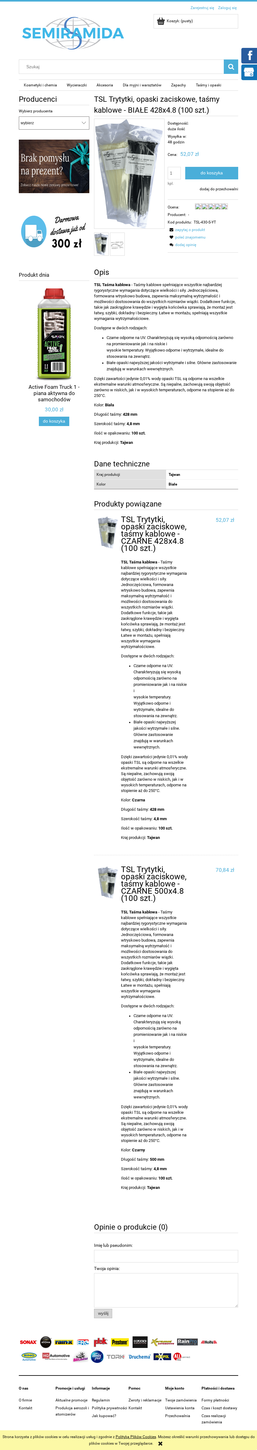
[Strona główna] (73, 32)
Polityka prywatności (109, 1408)
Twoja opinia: (107, 1268)
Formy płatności (215, 1400)
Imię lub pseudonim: (113, 1245)
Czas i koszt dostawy (219, 1408)
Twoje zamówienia (181, 1400)
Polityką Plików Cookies (136, 1437)
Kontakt (25, 1408)
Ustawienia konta (180, 1408)
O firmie (25, 1400)
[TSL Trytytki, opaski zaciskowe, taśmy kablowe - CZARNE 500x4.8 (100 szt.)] (108, 882)
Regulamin (101, 1400)
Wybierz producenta (36, 111)
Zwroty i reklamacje (144, 1400)
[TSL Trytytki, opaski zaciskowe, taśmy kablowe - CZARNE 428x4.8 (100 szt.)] (108, 533)
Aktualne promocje (71, 1400)
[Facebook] (249, 55)
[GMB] (249, 71)
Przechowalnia (177, 1416)
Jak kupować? (104, 1416)
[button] (186, 230)
